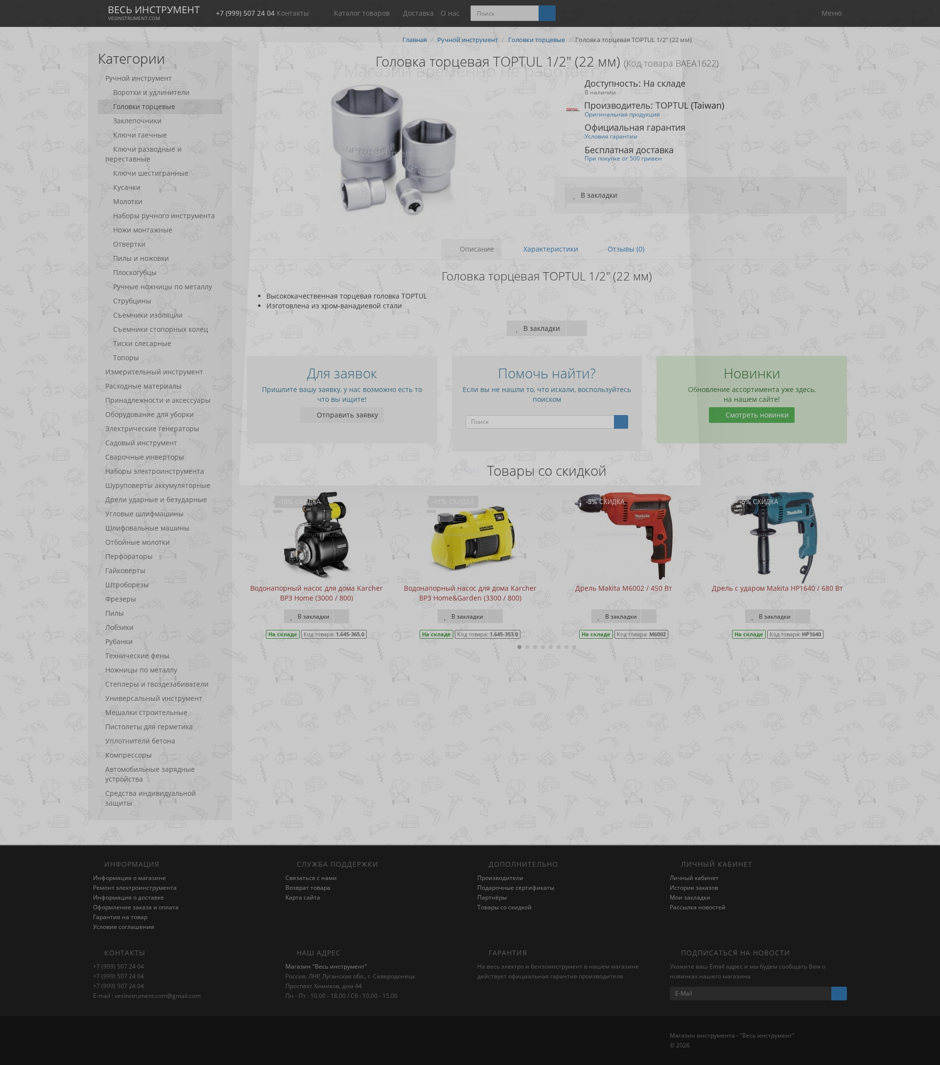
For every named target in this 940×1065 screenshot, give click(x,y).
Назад (470, 466)
